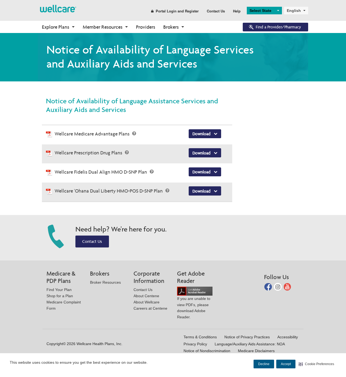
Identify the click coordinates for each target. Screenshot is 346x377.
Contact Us (216, 11)
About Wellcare (146, 302)
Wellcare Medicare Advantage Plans (93, 134)
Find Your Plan (59, 289)
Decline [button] (264, 364)
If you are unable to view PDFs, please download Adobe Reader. (193, 307)
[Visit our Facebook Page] (268, 286)
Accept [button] (286, 364)
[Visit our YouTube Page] (287, 286)
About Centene (146, 296)
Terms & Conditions (200, 337)
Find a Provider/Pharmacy (278, 26)
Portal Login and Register (177, 11)
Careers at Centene (150, 308)
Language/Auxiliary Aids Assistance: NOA (250, 344)
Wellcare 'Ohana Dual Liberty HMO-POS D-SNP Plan (109, 191)
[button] (316, 364)
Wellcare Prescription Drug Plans (89, 153)
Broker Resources (105, 282)
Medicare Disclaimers (256, 351)
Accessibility (287, 337)
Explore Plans (55, 27)
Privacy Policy (195, 344)
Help (237, 11)
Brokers (171, 27)
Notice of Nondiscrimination (207, 351)
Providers (145, 27)
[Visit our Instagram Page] (278, 286)
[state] (58, 8)
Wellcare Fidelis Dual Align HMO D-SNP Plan (101, 172)
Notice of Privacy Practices (247, 337)
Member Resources (102, 27)
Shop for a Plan (59, 296)
